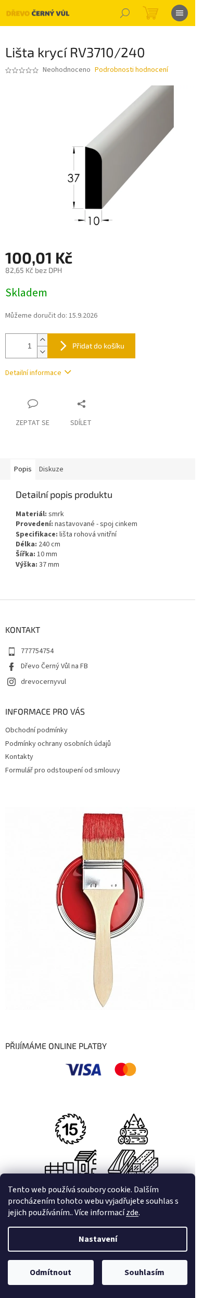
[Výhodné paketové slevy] (133, 1164)
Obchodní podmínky (36, 730)
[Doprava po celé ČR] (70, 1164)
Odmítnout (50, 1272)
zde (132, 1212)
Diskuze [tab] (51, 469)
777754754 (37, 651)
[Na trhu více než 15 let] (70, 1128)
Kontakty (19, 757)
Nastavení (98, 1239)
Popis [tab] (23, 469)
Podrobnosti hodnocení (131, 70)
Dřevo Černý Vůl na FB (54, 666)
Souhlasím (144, 1272)
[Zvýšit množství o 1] (42, 340)
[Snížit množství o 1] (42, 352)
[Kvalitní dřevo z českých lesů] (133, 1128)
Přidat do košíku (98, 345)
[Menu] (179, 13)
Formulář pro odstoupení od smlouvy (62, 770)
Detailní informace (33, 373)
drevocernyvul (43, 682)
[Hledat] (125, 13)
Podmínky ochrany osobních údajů (58, 744)
